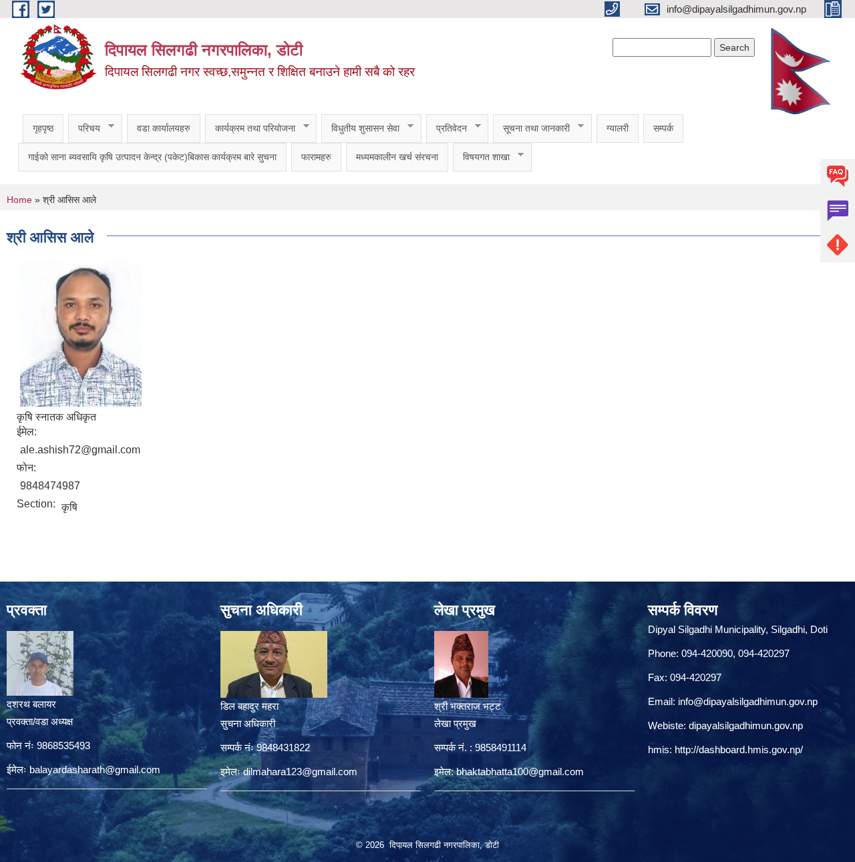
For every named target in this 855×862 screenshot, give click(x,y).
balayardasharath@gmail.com (94, 769)
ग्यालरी (618, 128)
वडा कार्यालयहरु (163, 128)
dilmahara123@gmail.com (300, 771)
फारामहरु (316, 157)
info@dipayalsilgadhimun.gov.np (748, 701)
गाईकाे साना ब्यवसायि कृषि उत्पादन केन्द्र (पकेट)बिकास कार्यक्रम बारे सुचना (152, 157)
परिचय (84, 128)
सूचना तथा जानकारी (531, 128)
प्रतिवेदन (446, 128)
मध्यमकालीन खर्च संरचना (397, 157)
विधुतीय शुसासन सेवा (360, 128)
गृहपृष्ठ (43, 128)
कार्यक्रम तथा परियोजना (250, 128)
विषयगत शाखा (481, 157)
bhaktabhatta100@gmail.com (520, 771)
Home (19, 199)
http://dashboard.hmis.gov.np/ (739, 749)
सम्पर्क (663, 128)
